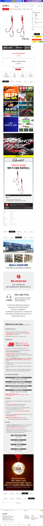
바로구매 (37, 34)
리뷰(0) (25, 81)
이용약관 (3, 510)
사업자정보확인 (11, 517)
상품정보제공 (12, 81)
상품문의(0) (31, 81)
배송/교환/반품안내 (18, 81)
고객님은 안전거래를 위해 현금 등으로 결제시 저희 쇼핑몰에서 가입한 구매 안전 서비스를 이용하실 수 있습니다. (13, 522)
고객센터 (13, 510)
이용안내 (10, 510)
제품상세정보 (5, 81)
